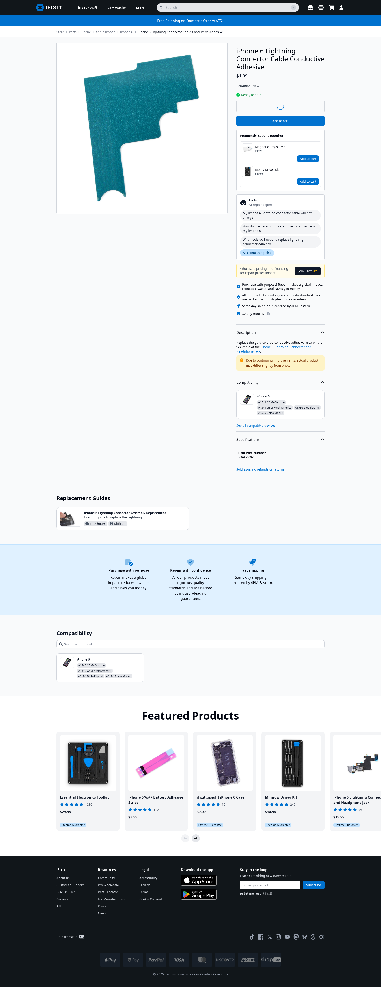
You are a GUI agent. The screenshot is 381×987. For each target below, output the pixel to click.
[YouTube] (287, 937)
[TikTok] (252, 937)
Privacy (144, 885)
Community (106, 878)
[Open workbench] (310, 7)
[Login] (341, 7)
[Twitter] (269, 937)
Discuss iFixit (65, 892)
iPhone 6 (126, 32)
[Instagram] (278, 937)
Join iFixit (307, 271)
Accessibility (148, 878)
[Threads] (313, 937)
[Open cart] (331, 7)
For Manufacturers (111, 899)
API (58, 906)
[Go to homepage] (51, 7)
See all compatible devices (255, 425)
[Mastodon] (296, 937)
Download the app (197, 869)
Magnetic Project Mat (270, 147)
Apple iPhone (105, 32)
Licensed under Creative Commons (202, 974)
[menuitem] (86, 7)
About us (63, 878)
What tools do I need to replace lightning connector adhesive (273, 241)
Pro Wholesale (108, 885)
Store (60, 32)
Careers (62, 899)
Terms (143, 892)
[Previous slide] (185, 838)
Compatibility (247, 382)
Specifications (248, 439)
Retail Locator (108, 892)
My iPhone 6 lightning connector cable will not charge (277, 215)
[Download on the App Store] (199, 880)
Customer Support (70, 885)
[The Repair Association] (322, 937)
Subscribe (313, 885)
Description (246, 332)
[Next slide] (196, 838)
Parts (73, 32)
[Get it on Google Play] (199, 894)
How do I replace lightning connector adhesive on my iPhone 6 (280, 228)
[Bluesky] (304, 937)
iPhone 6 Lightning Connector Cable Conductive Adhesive (180, 32)
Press (102, 906)
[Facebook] (260, 937)
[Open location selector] (321, 7)
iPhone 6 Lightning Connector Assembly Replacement (125, 513)
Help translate (66, 937)
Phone (86, 32)
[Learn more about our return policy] (268, 313)
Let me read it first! (258, 893)
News (102, 913)
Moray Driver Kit (267, 169)
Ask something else (257, 253)
